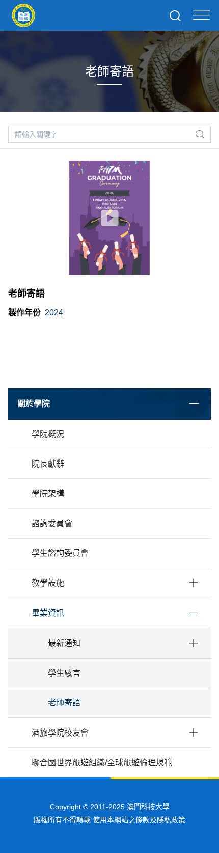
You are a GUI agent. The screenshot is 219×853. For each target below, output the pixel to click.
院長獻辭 (48, 463)
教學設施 (48, 582)
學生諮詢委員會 (60, 553)
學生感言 (64, 673)
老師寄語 (64, 702)
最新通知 (64, 643)
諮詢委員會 (52, 523)
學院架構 (48, 493)
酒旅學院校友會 (60, 732)
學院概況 (48, 434)
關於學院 (33, 403)
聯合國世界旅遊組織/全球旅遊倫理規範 (102, 762)
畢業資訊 (48, 612)
